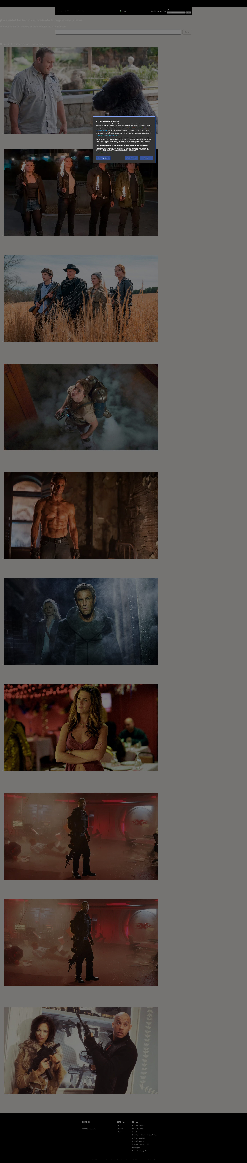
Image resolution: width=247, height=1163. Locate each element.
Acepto (146, 158)
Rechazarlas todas (131, 158)
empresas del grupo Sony (111, 135)
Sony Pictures (101, 135)
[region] (124, 139)
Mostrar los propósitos (103, 158)
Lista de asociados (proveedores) (104, 152)
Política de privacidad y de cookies (136, 127)
